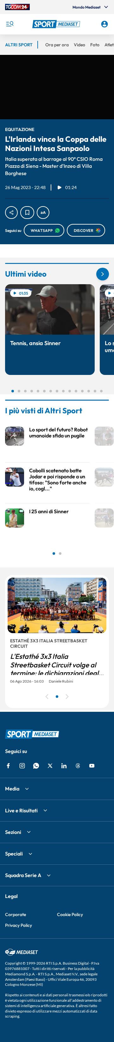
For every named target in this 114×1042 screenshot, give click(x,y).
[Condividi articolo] (11, 212)
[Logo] (57, 24)
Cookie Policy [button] (70, 914)
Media (12, 788)
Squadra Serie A (23, 875)
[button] (57, 24)
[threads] (78, 766)
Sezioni (13, 832)
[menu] (9, 24)
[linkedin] (64, 766)
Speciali (14, 853)
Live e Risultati (21, 810)
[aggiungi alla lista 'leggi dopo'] (27, 212)
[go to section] (102, 274)
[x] (50, 766)
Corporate (15, 914)
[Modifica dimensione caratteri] (43, 212)
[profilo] (104, 24)
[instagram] (22, 766)
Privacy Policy (18, 925)
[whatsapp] (36, 766)
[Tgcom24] (17, 7)
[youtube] (92, 766)
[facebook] (8, 766)
